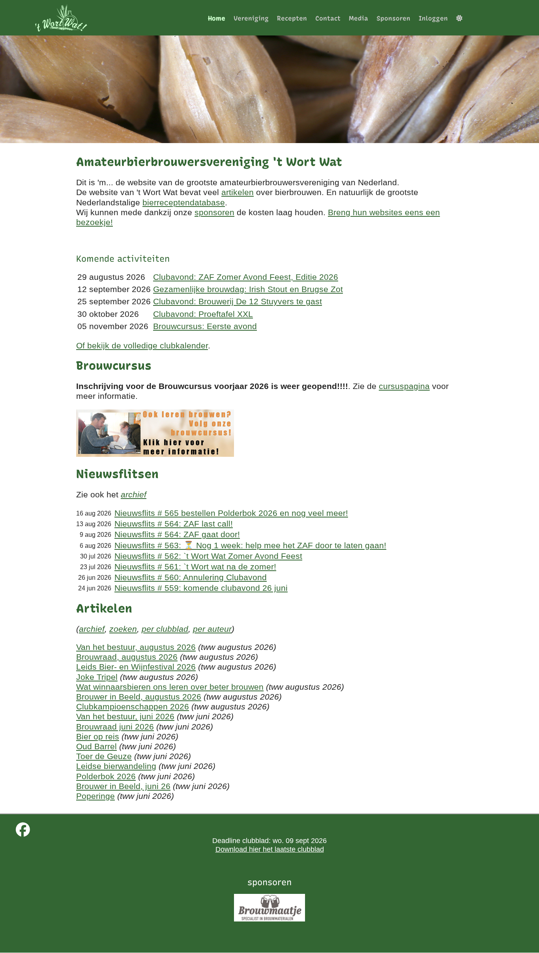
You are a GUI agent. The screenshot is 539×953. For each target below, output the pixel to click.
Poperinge (95, 795)
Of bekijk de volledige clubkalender (142, 345)
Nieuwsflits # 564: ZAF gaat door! (177, 534)
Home (216, 18)
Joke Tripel (97, 676)
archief (133, 494)
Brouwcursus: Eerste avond (205, 326)
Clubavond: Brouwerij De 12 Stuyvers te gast (237, 301)
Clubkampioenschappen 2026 (132, 706)
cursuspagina (404, 386)
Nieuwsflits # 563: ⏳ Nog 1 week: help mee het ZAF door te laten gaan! (250, 545)
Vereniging (251, 18)
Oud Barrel (96, 746)
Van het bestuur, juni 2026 (125, 716)
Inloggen (433, 18)
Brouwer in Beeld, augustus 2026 (138, 696)
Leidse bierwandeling (116, 766)
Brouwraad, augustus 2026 (127, 656)
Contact (328, 18)
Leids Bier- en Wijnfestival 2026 (136, 666)
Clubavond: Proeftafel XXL (203, 313)
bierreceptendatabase (183, 202)
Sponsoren (393, 18)
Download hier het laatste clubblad (269, 849)
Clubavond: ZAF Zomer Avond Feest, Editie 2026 (245, 276)
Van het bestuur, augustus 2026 (136, 646)
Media (358, 18)
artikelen (237, 192)
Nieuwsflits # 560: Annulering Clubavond (190, 577)
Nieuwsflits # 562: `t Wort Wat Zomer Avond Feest (208, 555)
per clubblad (165, 628)
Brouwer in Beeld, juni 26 (123, 786)
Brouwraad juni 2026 (115, 726)
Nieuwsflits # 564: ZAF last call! (173, 523)
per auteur (212, 628)
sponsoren (214, 212)
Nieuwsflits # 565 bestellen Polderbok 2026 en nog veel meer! (231, 512)
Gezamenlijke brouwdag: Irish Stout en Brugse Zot (248, 289)
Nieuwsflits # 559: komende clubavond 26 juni (201, 587)
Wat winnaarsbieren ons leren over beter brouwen (170, 686)
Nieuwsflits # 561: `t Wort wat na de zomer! (195, 566)
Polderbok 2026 (106, 776)
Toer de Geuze (104, 756)
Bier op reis (97, 736)
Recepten (292, 18)
